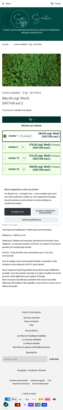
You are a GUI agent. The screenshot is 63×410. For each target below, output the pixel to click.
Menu (8, 3)
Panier (58, 3)
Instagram (22, 370)
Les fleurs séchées (31, 343)
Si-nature (32, 394)
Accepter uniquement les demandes (45, 212)
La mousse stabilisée (31, 339)
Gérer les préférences (31, 220)
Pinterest (42, 370)
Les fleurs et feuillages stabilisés (31, 336)
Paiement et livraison (21, 384)
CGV (49, 380)
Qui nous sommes (31, 318)
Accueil (5, 44)
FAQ (31, 325)
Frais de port (8, 110)
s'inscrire (54, 359)
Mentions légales (38, 380)
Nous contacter (31, 321)
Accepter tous (17, 212)
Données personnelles (19, 380)
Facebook (32, 370)
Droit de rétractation (40, 384)
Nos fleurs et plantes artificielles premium (31, 347)
